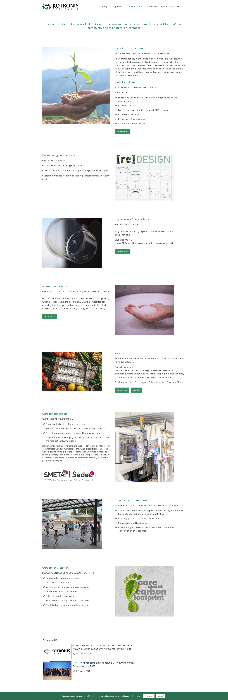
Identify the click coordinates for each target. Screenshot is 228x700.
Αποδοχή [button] (161, 696)
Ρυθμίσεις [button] (136, 696)
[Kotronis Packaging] (60, 6)
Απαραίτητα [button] (149, 696)
